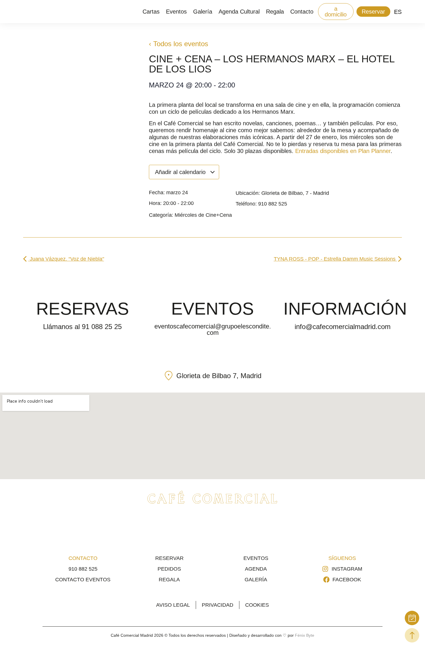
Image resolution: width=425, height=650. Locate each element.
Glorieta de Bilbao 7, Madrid (218, 376)
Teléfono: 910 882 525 (261, 204)
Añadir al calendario (181, 172)
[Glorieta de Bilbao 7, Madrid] (168, 375)
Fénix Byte (304, 635)
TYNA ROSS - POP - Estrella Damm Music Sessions (335, 259)
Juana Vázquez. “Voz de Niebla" (66, 259)
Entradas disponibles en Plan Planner (343, 151)
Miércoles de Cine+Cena (203, 215)
